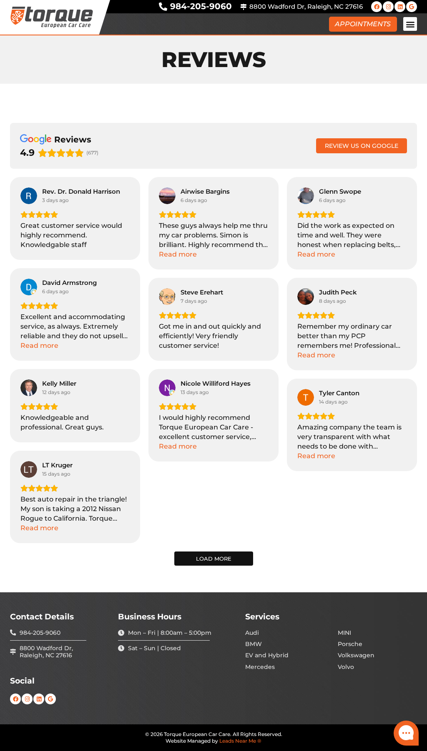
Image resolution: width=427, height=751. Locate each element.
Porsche (350, 644)
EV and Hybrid (267, 655)
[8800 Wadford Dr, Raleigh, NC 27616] (243, 7)
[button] (410, 24)
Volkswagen (356, 655)
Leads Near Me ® (240, 741)
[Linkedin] (399, 6)
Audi (252, 632)
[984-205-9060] (163, 6)
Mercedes (260, 667)
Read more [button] (178, 254)
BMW (253, 644)
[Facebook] (376, 6)
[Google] (411, 6)
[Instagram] (388, 6)
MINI (344, 632)
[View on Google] (28, 195)
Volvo (346, 667)
